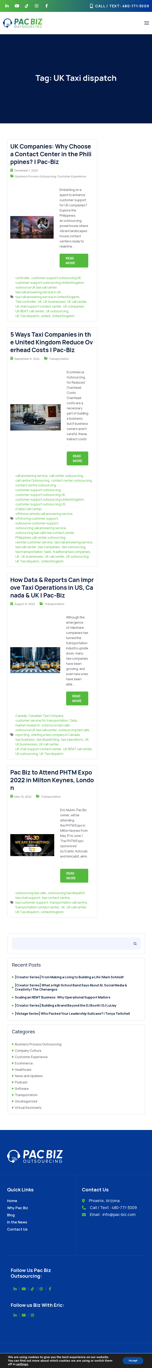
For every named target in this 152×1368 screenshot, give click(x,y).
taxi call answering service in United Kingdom (47, 297)
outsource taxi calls (56, 725)
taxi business (25, 739)
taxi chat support (27, 897)
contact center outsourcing (71, 480)
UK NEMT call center (29, 311)
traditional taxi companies (71, 552)
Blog (11, 1215)
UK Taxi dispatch (27, 316)
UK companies (73, 306)
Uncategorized (26, 1101)
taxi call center (25, 547)
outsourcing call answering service (40, 528)
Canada (21, 716)
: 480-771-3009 (134, 6)
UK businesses (54, 301)
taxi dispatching (47, 739)
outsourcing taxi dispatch (66, 893)
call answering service (31, 475)
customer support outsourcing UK (56, 278)
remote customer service (34, 542)
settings (22, 1364)
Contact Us (17, 1229)
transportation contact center (37, 907)
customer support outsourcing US (40, 504)
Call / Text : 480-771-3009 (113, 1207)
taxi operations (72, 739)
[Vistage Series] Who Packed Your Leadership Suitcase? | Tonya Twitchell (72, 1014)
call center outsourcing (66, 475)
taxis (47, 552)
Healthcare (23, 1069)
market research (27, 725)
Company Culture (28, 1050)
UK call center (77, 301)
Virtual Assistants (28, 1107)
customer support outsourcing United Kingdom (49, 282)
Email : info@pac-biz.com (113, 1214)
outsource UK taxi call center (36, 287)
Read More (70, 260)
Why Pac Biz (17, 1207)
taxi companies (49, 547)
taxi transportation (29, 552)
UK (40, 301)
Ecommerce (24, 1063)
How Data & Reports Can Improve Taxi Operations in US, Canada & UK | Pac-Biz (52, 587)
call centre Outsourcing (32, 480)
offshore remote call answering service (43, 514)
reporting (22, 735)
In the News (17, 1222)
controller (22, 278)
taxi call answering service (73, 542)
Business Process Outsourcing (35, 176)
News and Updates (29, 1076)
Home (12, 1200)
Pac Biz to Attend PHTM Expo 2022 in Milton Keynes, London (52, 780)
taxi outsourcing (73, 547)
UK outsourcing (57, 311)
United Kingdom (63, 316)
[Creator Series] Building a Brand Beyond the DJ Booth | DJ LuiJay (65, 1005)
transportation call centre (68, 902)
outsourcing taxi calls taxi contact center (44, 533)
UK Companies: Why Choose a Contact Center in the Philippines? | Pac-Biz (50, 154)
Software (22, 1088)
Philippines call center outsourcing (40, 537)
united (45, 316)
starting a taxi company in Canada (55, 735)
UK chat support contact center (38, 306)
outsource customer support (36, 523)
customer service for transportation (41, 720)
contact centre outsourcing (35, 485)
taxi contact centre (56, 897)
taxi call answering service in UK (38, 292)
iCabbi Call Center (28, 509)
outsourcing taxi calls (74, 730)
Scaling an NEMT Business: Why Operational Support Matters (62, 997)
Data (73, 720)
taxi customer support (31, 902)
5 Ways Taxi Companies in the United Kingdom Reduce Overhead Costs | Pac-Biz (51, 342)
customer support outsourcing (38, 490)
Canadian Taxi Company (45, 716)
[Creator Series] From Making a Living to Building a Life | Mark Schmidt (69, 977)
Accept (133, 1360)
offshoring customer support (36, 518)
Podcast (21, 1082)
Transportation (59, 359)
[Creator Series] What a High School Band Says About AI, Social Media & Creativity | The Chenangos (71, 987)
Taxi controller (25, 301)
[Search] (135, 944)
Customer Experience (71, 176)
